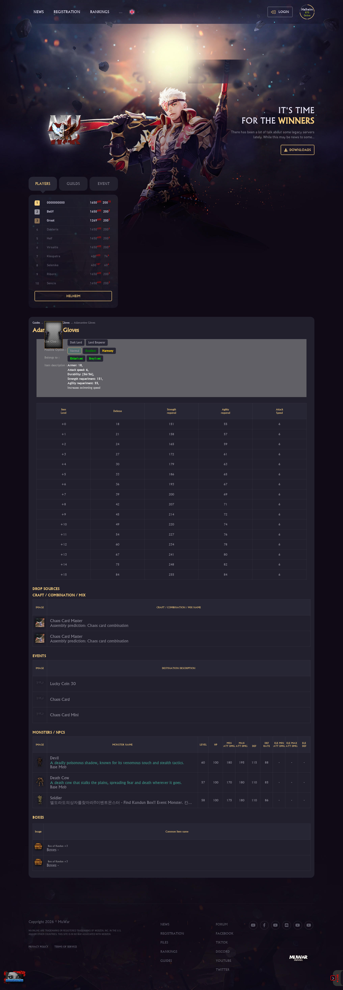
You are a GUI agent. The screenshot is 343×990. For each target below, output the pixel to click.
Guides (36, 322)
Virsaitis (52, 247)
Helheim (73, 296)
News (39, 12)
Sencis (51, 283)
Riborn (51, 274)
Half (49, 238)
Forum (222, 924)
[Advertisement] (171, 53)
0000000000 (56, 202)
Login (283, 12)
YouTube (223, 961)
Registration (67, 12)
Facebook (224, 933)
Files (164, 942)
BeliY (50, 211)
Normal (74, 351)
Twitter (222, 970)
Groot (50, 220)
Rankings (99, 12)
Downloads (299, 150)
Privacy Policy (38, 946)
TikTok (222, 942)
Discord (223, 951)
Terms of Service (65, 946)
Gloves (66, 322)
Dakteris (52, 229)
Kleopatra (53, 256)
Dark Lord (76, 342)
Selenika (52, 265)
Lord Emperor (96, 342)
